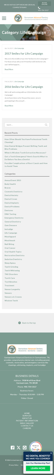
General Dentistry (13, 221)
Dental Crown (11, 199)
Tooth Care (10, 278)
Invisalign (9, 229)
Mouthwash (10, 240)
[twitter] (18, 448)
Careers (27, 428)
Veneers (8, 293)
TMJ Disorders (11, 274)
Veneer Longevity (12, 289)
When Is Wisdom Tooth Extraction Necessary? (25, 152)
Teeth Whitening (12, 270)
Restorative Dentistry (14, 255)
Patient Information (27, 421)
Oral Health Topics (13, 252)
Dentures (9, 210)
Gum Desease (11, 225)
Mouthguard (10, 236)
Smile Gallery (27, 423)
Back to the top (29, 323)
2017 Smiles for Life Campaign (24, 53)
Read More (9, 69)
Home (27, 413)
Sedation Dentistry (13, 259)
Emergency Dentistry (14, 218)
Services (27, 415)
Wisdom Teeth (11, 300)
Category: (24, 32)
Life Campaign (19, 48)
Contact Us (27, 426)
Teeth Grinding (11, 267)
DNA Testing (10, 214)
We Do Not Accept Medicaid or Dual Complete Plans (19, 6)
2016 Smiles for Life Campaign (24, 86)
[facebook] (12, 448)
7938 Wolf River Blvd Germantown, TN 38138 (28, 381)
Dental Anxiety (11, 195)
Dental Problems (12, 206)
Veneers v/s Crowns (13, 297)
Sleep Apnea (10, 263)
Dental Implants (12, 203)
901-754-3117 (43, 10)
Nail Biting (9, 244)
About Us (27, 418)
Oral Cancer (10, 248)
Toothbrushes (11, 282)
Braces (8, 188)
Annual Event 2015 (13, 180)
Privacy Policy (13, 465)
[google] (25, 448)
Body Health (10, 184)
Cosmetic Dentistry (13, 191)
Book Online (44, 3)
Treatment (9, 285)
